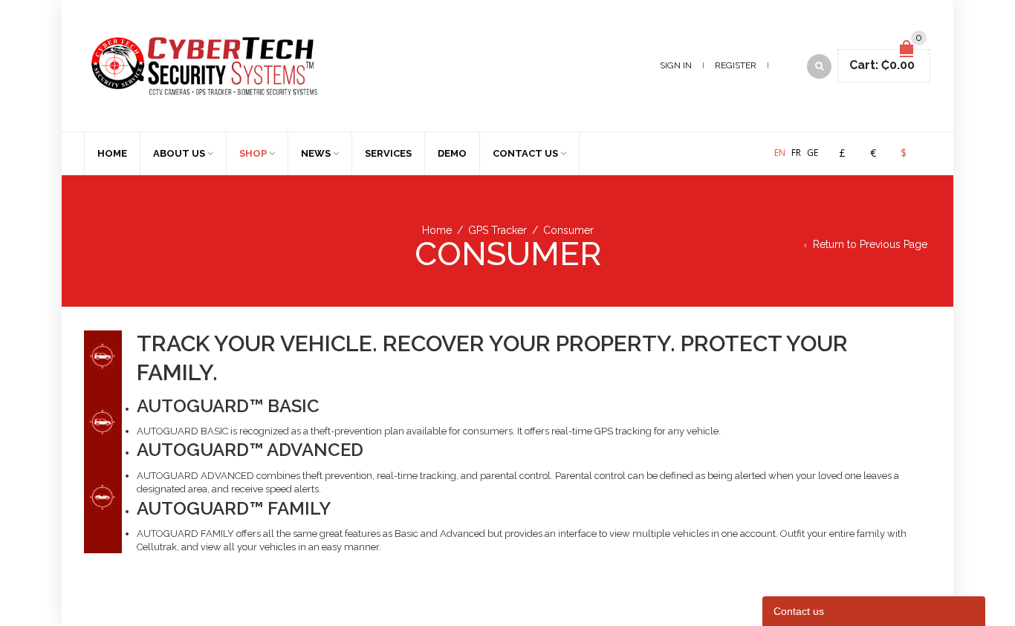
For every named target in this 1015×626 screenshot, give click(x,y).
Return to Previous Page (870, 244)
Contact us (525, 153)
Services (388, 153)
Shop (253, 153)
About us (179, 153)
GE (812, 152)
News (316, 153)
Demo (452, 153)
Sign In (676, 65)
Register (735, 65)
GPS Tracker (497, 230)
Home (112, 153)
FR (796, 152)
